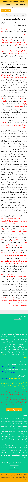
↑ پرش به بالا (14, 467)
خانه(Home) (22, 1)
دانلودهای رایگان (14, 1)
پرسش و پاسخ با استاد (21, 4)
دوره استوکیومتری (5, 1)
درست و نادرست (14, 7)
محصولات (8, 4)
